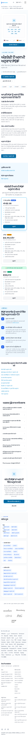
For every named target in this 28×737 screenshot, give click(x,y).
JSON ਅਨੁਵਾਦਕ (5, 391)
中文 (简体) (23, 654)
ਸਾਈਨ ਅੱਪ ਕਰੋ (16, 322)
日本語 (12, 642)
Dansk (15, 635)
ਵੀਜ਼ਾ (5, 560)
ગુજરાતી (8, 640)
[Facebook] (5, 729)
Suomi (20, 637)
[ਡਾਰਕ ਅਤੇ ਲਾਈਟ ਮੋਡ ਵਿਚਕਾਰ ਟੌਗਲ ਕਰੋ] (13, 2)
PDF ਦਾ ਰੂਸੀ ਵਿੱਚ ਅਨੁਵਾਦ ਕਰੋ (21, 720)
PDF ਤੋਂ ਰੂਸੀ (6, 536)
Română (19, 648)
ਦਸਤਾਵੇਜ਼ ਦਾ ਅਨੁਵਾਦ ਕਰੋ (9, 76)
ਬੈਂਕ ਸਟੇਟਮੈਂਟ (16, 554)
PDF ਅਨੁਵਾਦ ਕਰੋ (7, 570)
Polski (20, 646)
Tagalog (22, 652)
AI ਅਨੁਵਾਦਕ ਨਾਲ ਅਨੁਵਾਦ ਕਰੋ (7, 710)
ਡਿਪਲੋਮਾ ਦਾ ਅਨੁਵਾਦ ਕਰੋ (6, 385)
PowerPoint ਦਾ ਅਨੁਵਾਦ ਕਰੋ (9, 585)
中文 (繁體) (3, 657)
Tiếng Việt (17, 654)
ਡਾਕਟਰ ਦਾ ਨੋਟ (17, 693)
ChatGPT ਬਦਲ (4, 672)
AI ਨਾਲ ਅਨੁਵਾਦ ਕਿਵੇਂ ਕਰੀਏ (6, 713)
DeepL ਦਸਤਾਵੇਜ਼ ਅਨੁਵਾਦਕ (6, 676)
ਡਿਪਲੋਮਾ (15, 551)
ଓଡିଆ (13, 646)
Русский (24, 648)
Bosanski (6, 635)
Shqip (15, 650)
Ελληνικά (3, 637)
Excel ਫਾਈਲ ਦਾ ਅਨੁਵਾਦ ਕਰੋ (9, 582)
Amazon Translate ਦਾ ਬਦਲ (7, 680)
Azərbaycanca (14, 633)
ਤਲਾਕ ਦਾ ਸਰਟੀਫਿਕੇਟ (19, 548)
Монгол (11, 644)
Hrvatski (19, 640)
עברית (12, 640)
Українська (8, 654)
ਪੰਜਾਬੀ (16, 646)
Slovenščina (10, 650)
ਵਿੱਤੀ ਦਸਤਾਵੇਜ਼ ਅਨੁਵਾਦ (6, 380)
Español (8, 637)
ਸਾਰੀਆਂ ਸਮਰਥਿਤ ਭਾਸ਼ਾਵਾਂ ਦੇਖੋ (8, 170)
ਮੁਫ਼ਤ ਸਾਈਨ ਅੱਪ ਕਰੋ (7, 81)
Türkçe (2, 654)
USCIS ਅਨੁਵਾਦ (18, 672)
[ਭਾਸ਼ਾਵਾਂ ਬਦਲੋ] (14, 40)
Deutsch (20, 635)
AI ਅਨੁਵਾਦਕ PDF (5, 383)
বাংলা (2, 635)
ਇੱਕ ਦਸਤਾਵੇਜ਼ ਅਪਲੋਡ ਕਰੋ (13, 501)
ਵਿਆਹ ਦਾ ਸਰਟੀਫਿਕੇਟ (8, 548)
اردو (13, 654)
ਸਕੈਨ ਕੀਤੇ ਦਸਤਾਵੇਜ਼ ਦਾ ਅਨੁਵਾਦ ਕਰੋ (11, 579)
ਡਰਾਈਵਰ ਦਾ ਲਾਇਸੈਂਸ (8, 557)
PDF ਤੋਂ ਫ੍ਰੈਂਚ (14, 527)
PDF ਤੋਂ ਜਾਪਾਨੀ (14, 536)
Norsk (9, 646)
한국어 (2, 644)
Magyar (24, 640)
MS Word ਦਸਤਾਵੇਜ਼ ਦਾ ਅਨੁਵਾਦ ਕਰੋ (9, 372)
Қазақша (24, 642)
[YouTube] (8, 729)
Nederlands (4, 646)
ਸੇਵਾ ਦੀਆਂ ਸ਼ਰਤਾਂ (9, 666)
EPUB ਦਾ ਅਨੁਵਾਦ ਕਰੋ (8, 588)
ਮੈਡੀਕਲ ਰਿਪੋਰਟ (18, 557)
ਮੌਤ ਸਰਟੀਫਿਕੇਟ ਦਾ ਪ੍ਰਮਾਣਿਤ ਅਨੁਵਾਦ (9, 388)
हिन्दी (15, 640)
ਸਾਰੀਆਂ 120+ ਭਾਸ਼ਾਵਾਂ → (20, 722)
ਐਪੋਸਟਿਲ (10, 560)
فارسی (16, 637)
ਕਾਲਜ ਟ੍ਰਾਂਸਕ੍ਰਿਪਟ (8, 554)
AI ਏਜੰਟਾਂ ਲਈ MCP (5, 715)
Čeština (11, 635)
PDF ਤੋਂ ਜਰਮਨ (6, 532)
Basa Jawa (18, 642)
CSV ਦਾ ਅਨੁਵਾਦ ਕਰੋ (8, 594)
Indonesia (3, 642)
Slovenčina (3, 650)
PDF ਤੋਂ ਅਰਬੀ (6, 530)
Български (21, 633)
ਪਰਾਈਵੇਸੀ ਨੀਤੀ (16, 666)
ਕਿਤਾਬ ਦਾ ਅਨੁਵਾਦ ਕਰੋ (19, 588)
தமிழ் (2, 652)
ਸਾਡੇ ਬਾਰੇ (3, 666)
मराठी (15, 644)
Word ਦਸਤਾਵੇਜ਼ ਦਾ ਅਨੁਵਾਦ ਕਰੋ (10, 573)
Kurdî (6, 644)
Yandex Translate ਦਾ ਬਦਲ (7, 678)
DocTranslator (6, 664)
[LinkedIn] (2, 729)
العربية (8, 633)
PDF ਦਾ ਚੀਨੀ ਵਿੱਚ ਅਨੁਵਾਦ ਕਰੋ (21, 714)
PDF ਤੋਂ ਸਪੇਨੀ (6, 527)
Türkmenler (16, 652)
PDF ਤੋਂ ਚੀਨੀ (14, 530)
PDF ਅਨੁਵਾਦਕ (4, 178)
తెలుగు (6, 652)
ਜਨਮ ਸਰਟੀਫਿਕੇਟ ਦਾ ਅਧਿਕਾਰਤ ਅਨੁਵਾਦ (10, 375)
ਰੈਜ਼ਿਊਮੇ (16, 691)
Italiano (8, 642)
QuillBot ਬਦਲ (4, 686)
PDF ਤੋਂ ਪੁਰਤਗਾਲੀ (15, 532)
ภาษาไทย (11, 652)
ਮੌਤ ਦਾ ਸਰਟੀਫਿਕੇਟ (7, 551)
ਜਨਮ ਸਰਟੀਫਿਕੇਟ (7, 545)
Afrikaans (3, 633)
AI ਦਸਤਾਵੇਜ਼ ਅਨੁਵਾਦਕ (6, 377)
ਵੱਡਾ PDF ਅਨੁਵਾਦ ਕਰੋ (6, 369)
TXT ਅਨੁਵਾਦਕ (4, 394)
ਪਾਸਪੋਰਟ (15, 545)
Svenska (25, 650)
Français (3, 640)
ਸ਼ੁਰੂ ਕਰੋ (14, 226)
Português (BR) (4, 648)
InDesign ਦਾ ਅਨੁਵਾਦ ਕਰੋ (9, 591)
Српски (20, 650)
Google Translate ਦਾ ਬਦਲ (6, 674)
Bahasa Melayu (20, 644)
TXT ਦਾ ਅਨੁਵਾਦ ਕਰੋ (19, 594)
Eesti (13, 637)
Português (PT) (12, 648)
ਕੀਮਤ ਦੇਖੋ (14, 506)
